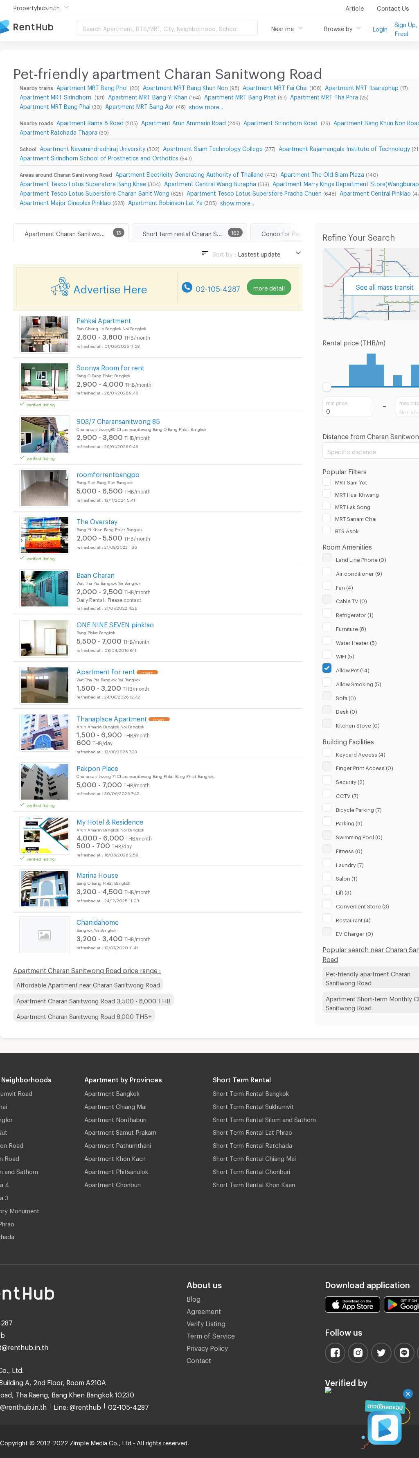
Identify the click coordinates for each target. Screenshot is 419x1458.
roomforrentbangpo (108, 473)
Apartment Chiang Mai (115, 1105)
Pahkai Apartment (104, 319)
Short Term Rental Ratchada (252, 1144)
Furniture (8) (351, 628)
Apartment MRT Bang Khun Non (185, 86)
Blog (193, 1297)
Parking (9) (349, 822)
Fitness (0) (349, 850)
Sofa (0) (346, 697)
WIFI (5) (345, 655)
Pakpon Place (97, 767)
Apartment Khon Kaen (115, 1157)
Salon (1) (347, 877)
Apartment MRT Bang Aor (139, 105)
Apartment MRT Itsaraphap (362, 86)
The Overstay (97, 520)
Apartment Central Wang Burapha (210, 182)
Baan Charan (96, 574)
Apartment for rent (106, 670)
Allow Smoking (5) (358, 683)
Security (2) (350, 781)
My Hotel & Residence (110, 820)
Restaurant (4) (353, 919)
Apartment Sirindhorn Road (281, 121)
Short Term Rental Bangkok (251, 1092)
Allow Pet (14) (352, 669)
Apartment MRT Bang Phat (240, 96)
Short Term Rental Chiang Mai (254, 1157)
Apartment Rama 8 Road (90, 121)
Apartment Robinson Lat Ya (165, 201)
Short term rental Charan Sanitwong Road (195, 232)
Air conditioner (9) (359, 572)
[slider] (327, 387)
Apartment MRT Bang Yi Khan (147, 96)
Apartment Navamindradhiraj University (92, 147)
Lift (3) (343, 891)
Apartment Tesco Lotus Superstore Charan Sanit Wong (94, 192)
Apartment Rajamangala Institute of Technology (344, 147)
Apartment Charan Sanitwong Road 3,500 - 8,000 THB (93, 999)
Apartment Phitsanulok (116, 1170)
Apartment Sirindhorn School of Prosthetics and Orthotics (99, 157)
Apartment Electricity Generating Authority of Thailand (189, 173)
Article (354, 7)
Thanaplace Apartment (112, 717)
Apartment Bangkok (112, 1092)
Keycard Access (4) (360, 753)
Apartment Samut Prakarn (120, 1131)
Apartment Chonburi (112, 1183)
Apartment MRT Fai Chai (275, 86)
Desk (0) (346, 710)
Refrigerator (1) (355, 614)
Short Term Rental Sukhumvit (253, 1105)
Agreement (204, 1310)
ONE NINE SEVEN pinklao (115, 623)
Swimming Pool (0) (359, 836)
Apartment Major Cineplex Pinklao (65, 201)
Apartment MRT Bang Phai (55, 105)
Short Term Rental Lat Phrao (252, 1131)
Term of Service (211, 1334)
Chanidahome (98, 921)
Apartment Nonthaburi (115, 1118)
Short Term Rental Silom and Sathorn (264, 1118)
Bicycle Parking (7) (359, 809)
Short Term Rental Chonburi (251, 1170)
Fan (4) (344, 586)
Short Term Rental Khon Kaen (254, 1183)
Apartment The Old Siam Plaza (322, 173)
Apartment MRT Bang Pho (92, 86)
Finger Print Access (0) (364, 767)
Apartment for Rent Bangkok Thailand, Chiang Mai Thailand (39, 27)
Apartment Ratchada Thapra (58, 131)
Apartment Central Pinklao (375, 192)
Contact (199, 1359)
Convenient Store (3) (362, 905)
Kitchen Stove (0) (358, 724)
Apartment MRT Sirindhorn (56, 96)
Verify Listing (206, 1322)
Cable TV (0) (351, 600)
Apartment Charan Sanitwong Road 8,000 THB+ (84, 1015)
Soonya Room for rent (110, 366)
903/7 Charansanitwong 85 (118, 420)
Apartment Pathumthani (117, 1144)
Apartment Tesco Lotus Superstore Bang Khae (83, 182)
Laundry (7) (350, 864)
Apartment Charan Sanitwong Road (74, 232)
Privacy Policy (207, 1347)
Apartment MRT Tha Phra (324, 96)
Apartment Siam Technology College (213, 147)
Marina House (97, 874)
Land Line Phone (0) (361, 559)
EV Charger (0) (354, 933)
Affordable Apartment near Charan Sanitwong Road (88, 983)
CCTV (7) (347, 795)
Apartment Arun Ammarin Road (183, 121)
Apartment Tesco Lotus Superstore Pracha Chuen (254, 192)
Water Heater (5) (356, 642)
